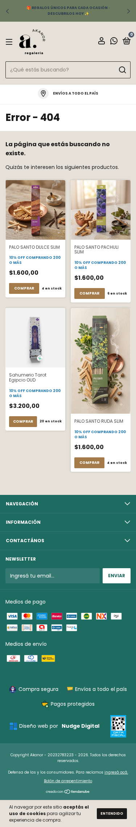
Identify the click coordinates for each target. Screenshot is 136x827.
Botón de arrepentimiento (68, 781)
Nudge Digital (80, 726)
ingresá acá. (116, 772)
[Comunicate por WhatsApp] (114, 42)
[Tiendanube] (68, 792)
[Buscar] (122, 70)
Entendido (111, 813)
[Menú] (10, 41)
